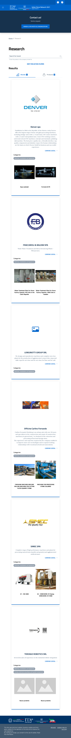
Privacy (53, 727)
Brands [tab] (24, 74)
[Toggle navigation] (3, 7)
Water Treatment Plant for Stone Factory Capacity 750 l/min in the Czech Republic (24, 292)
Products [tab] (51, 74)
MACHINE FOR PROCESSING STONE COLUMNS (45, 485)
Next (59, 174)
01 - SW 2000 (24, 594)
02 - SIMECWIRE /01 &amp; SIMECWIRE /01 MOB (45, 595)
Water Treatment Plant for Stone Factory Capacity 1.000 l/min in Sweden (46, 292)
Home (11, 38)
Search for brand (15, 56)
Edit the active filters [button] (35, 64)
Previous (12, 174)
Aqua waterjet (24, 187)
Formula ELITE (45, 187)
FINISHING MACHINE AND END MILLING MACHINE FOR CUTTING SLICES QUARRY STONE (24, 486)
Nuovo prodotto (24, 701)
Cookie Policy (62, 727)
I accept (64, 729)
